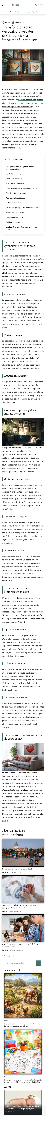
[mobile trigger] (4, 5)
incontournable (13, 280)
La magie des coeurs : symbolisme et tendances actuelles (20, 168)
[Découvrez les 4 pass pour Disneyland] (23, 853)
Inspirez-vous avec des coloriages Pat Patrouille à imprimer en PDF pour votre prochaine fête (23, 1081)
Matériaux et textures (14, 203)
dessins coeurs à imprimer (30, 99)
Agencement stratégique (15, 198)
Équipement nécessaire (15, 212)
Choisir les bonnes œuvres (16, 193)
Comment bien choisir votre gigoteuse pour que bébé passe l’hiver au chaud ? (21, 906)
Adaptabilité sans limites (15, 183)
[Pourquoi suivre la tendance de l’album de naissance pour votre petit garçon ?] (23, 1102)
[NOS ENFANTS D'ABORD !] (15, 5)
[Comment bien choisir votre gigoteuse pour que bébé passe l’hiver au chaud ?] (23, 889)
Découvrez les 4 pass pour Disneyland (17, 869)
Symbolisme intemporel (15, 174)
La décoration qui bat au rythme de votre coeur (21, 228)
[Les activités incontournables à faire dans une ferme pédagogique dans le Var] (23, 996)
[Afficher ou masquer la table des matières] (32, 159)
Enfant (5, 872)
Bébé (4, 911)
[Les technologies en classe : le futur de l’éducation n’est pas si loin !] (23, 928)
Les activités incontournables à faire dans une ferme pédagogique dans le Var (22, 1025)
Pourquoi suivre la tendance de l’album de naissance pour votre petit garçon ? (22, 1107)
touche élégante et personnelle (17, 106)
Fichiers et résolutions (14, 217)
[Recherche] (36, 4)
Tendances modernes (14, 179)
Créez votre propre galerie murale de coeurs (22, 188)
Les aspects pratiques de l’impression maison (23, 208)
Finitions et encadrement (15, 222)
